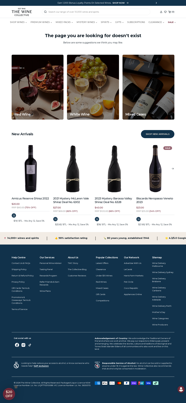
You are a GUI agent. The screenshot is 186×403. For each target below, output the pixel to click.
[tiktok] (30, 345)
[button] (171, 11)
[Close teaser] (16, 387)
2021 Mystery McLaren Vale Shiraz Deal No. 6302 (71, 200)
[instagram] (23, 345)
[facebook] (17, 345)
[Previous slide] (29, 3)
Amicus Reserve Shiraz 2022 (30, 198)
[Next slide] (156, 3)
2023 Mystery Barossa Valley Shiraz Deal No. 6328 (113, 200)
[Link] (38, 87)
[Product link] (31, 168)
